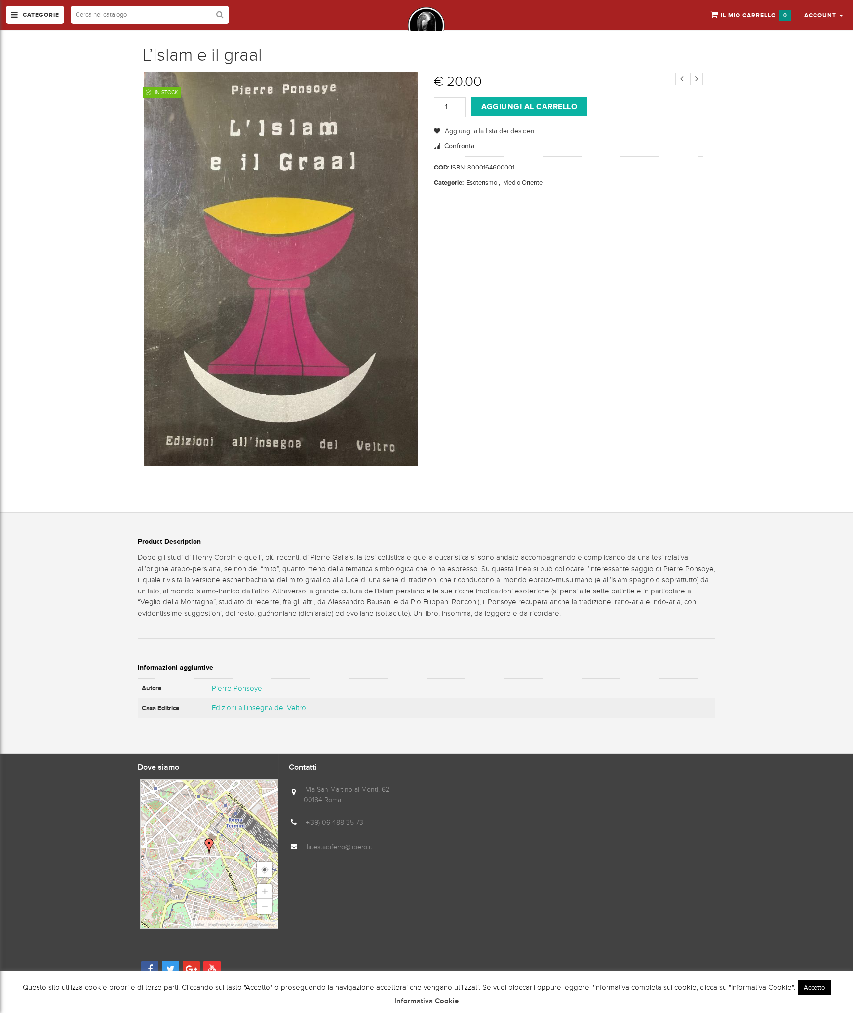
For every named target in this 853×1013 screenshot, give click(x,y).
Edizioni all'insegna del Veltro (259, 708)
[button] (823, 15)
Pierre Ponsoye (237, 688)
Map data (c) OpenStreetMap (251, 925)
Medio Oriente (523, 182)
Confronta (459, 146)
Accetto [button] (814, 987)
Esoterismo (481, 182)
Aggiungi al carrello (529, 106)
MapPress (217, 925)
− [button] (265, 906)
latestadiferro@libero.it (339, 847)
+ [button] (265, 891)
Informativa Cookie (426, 1001)
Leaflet (198, 925)
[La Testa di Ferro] (426, 25)
